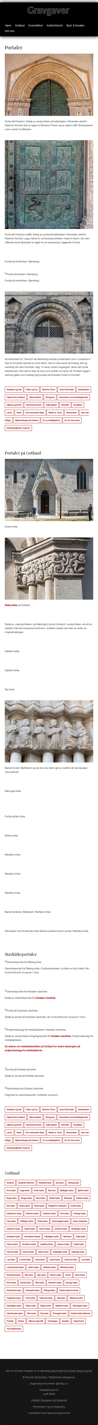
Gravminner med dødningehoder (73, 397)
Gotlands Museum (26, 1183)
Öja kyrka (44, 1313)
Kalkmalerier (51, 405)
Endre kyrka (76, 1206)
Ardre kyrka (39, 1190)
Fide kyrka (64, 1213)
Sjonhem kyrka (55, 1283)
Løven (9, 412)
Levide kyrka (25, 1259)
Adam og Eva (32, 389)
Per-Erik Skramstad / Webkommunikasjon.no (50, 1377)
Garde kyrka (29, 1229)
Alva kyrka (11, 1190)
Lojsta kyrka (54, 1259)
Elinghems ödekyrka (57, 1206)
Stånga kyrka (49, 1290)
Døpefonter (78, 1321)
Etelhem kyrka (32, 1213)
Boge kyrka (12, 1198)
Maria (18, 412)
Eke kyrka (11, 1206)
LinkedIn (35, 1400)
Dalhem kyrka (82, 1198)
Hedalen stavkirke (45, 997)
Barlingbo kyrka (67, 1190)
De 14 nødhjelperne (51, 420)
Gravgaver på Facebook (54, 1400)
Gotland (20, 25)
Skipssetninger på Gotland (26, 420)
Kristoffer (65, 405)
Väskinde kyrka (61, 1306)
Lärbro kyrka (33, 1267)
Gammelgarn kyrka (60, 1221)
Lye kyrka (85, 1259)
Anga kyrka (25, 1190)
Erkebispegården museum (18, 428)
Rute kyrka (11, 1283)
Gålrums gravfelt (14, 405)
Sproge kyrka (71, 1283)
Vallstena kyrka (76, 1298)
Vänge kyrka (45, 1306)
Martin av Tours (55, 412)
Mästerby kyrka (67, 1267)
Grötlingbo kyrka (78, 1229)
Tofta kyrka (30, 1298)
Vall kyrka (61, 1298)
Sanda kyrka (25, 1283)
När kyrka (29, 1275)
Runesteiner (71, 412)
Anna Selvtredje (66, 389)
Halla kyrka (80, 1236)
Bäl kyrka (68, 1198)
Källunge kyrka (77, 1252)
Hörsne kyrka (28, 1252)
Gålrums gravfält (35, 1321)
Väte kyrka (31, 1313)
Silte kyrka (39, 1283)
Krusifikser (77, 405)
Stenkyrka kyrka (32, 1290)
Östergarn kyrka (60, 1313)
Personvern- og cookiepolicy (49, 1406)
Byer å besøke (75, 25)
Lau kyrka (11, 1259)
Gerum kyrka (44, 1229)
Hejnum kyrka (63, 1244)
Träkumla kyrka (46, 1298)
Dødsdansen (83, 389)
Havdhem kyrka (29, 1244)
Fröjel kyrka (42, 1221)
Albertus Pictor (48, 389)
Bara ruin (52, 1190)
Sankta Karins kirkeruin (80, 1313)
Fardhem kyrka (49, 1213)
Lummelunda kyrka (15, 1267)
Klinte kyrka (43, 1252)
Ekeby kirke (11, 605)
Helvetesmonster (34, 405)
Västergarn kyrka (79, 1306)
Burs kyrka (40, 1198)
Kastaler (65, 1321)
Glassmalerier (35, 397)
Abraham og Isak (14, 389)
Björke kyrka (83, 1190)
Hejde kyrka (79, 1244)
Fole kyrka (11, 1221)
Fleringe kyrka (79, 1213)
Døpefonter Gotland (16, 397)
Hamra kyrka (12, 1244)
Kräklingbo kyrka (60, 1252)
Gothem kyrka (60, 1229)
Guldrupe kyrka (13, 1236)
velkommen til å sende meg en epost (71, 1370)
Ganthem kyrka (13, 1229)
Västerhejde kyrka (15, 1313)
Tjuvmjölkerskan (14, 1329)
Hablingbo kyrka (51, 1236)
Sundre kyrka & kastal (68, 1290)
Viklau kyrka (30, 1306)
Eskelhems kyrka (14, 1213)
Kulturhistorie (55, 25)
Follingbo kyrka (26, 1221)
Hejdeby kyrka (46, 1244)
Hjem (8, 25)
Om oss (9, 31)
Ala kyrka (60, 1183)
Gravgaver (50, 397)
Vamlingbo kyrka (14, 1306)
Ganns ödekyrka (80, 1221)
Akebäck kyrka (44, 1183)
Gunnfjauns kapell (32, 1236)
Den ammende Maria (34, 412)
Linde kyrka (40, 1259)
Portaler (10, 1321)
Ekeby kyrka (24, 1206)
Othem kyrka (55, 1275)
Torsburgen (52, 1321)
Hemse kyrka (12, 1252)
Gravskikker (35, 25)
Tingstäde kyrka (14, 1298)
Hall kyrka (67, 1236)
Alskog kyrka (73, 1183)
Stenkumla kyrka (14, 1290)
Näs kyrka (41, 1275)
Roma (68, 1275)
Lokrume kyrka (70, 1259)
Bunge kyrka (26, 1198)
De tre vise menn (72, 420)
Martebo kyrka (49, 1267)
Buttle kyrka (54, 1198)
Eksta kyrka (39, 1206)
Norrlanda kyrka (13, 1275)
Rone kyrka (80, 1275)
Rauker (21, 1321)
